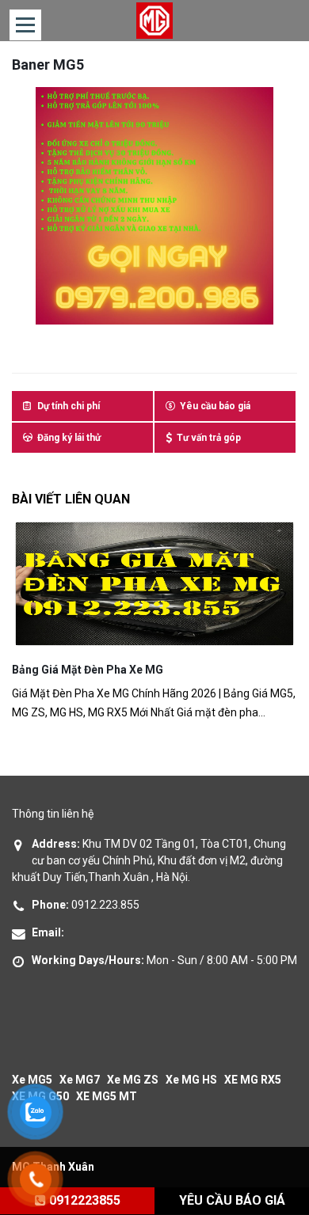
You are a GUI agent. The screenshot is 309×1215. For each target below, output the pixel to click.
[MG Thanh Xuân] (154, 20)
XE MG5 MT (106, 1096)
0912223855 (83, 1200)
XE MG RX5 (252, 1079)
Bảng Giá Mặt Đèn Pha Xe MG (87, 669)
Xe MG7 (79, 1079)
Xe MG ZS (132, 1079)
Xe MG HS (191, 1079)
